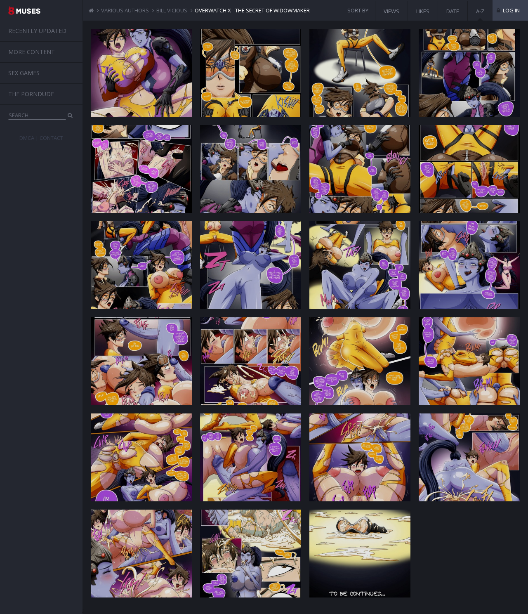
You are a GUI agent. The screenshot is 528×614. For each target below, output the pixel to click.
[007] (359, 169)
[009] (141, 265)
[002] (250, 73)
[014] (250, 361)
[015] (359, 361)
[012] (469, 265)
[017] (141, 457)
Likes (422, 11)
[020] (469, 457)
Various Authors (125, 10)
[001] (141, 73)
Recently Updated (37, 31)
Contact (51, 138)
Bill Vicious (171, 10)
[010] (250, 265)
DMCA (26, 138)
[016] (469, 361)
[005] (141, 169)
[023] (359, 553)
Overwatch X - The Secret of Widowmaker (252, 10)
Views (391, 11)
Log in (511, 10)
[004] (469, 73)
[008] (469, 169)
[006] (250, 169)
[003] (359, 73)
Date (452, 11)
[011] (359, 265)
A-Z (480, 11)
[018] (250, 457)
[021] (141, 553)
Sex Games (24, 73)
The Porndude (31, 94)
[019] (359, 457)
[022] (250, 553)
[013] (141, 361)
